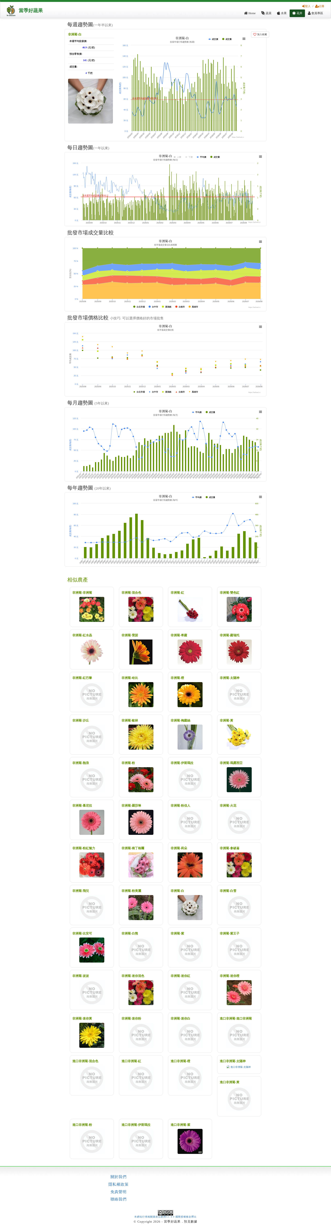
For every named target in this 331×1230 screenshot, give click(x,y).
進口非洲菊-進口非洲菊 (236, 1018)
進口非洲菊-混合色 (85, 1061)
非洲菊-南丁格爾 (133, 848)
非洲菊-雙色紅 (229, 592)
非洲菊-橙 (177, 678)
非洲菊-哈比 (130, 678)
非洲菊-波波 (80, 976)
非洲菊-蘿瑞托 (229, 635)
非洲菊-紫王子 (229, 933)
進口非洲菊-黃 (229, 1082)
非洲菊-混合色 (131, 592)
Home (252, 13)
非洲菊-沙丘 (80, 720)
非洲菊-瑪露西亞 (231, 763)
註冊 (321, 6)
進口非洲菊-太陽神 (233, 1061)
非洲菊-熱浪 (80, 763)
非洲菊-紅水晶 (82, 635)
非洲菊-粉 (128, 763)
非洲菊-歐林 (130, 720)
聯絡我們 (119, 1199)
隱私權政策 (118, 1184)
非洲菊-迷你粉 (131, 1018)
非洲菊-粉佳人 (180, 805)
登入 (307, 6)
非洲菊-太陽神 (229, 678)
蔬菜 (268, 13)
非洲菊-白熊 (130, 933)
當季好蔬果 (31, 10)
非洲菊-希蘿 (179, 635)
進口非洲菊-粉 (82, 1124)
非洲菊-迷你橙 (229, 976)
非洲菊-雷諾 (130, 635)
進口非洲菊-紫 (180, 1124)
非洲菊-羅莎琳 (131, 805)
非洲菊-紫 (177, 933)
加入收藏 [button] (262, 34)
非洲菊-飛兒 (80, 890)
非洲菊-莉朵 (179, 848)
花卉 (299, 13)
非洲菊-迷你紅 (180, 976)
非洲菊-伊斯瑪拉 (182, 763)
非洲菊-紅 (177, 592)
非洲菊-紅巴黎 (82, 678)
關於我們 (119, 1177)
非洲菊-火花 (228, 805)
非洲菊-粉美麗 (131, 890)
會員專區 (317, 13)
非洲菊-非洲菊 (82, 592)
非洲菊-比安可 (82, 933)
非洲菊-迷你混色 (133, 976)
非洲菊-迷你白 (180, 1018)
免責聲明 (119, 1192)
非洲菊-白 (75, 34)
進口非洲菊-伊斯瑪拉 (136, 1124)
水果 (283, 13)
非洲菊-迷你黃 (82, 1018)
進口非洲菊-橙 (180, 1061)
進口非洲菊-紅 (131, 1061)
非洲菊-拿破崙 (229, 848)
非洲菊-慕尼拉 (82, 805)
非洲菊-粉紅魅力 (83, 848)
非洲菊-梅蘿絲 (180, 720)
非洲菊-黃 (226, 720)
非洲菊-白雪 (228, 890)
